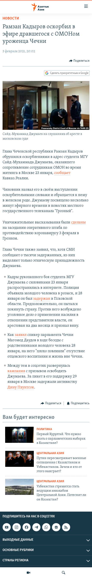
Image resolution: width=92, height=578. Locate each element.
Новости (11, 19)
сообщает (62, 173)
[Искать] (63, 572)
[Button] (79, 61)
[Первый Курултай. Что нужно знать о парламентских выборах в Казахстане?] (19, 435)
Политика (44, 429)
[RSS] (66, 527)
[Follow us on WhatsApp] (46, 527)
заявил (21, 335)
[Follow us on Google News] (56, 527)
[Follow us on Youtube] (7, 527)
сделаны (78, 223)
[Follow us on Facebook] (26, 527)
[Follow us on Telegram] (36, 527)
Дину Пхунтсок (20, 387)
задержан (41, 299)
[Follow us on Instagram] (16, 527)
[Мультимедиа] (28, 572)
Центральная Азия (50, 453)
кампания (16, 371)
